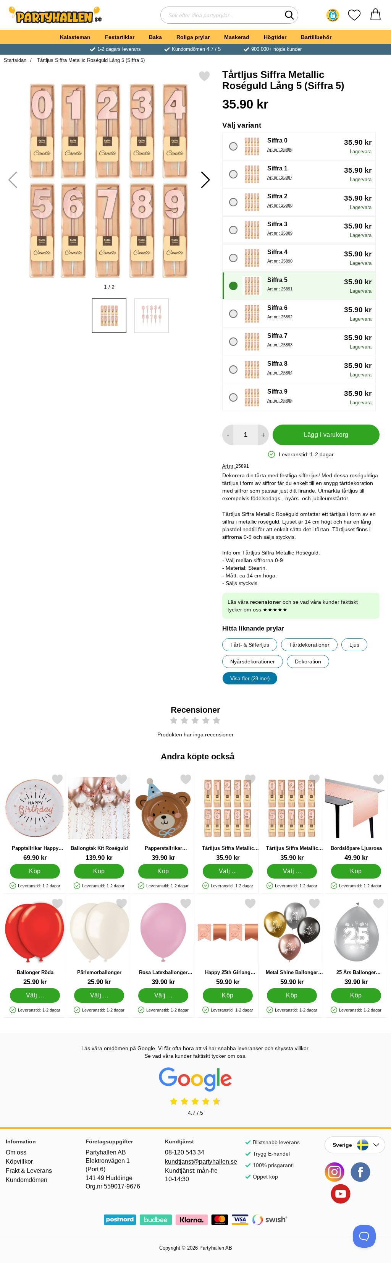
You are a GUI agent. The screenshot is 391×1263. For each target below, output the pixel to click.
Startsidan (15, 60)
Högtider (275, 37)
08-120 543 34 (184, 1152)
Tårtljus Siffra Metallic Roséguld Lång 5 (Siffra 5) (90, 60)
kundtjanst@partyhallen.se (195, 1161)
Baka (155, 37)
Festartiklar (119, 37)
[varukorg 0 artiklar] (375, 15)
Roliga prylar (193, 37)
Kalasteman (75, 37)
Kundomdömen (26, 1180)
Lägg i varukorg (326, 434)
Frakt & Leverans (29, 1170)
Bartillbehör (316, 37)
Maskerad (236, 37)
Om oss (16, 1152)
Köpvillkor (19, 1161)
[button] (332, 15)
